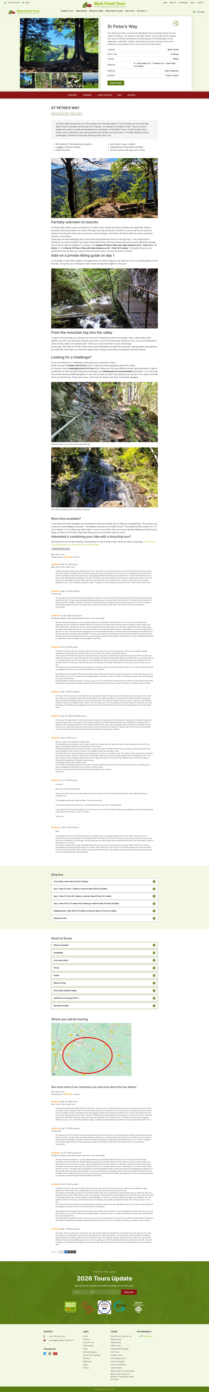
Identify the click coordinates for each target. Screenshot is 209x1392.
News (193, 2)
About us (172, 2)
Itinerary (87, 95)
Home (165, 2)
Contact (200, 2)
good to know (105, 95)
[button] (22, 80)
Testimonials (183, 2)
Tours (114, 1331)
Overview (72, 95)
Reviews (131, 95)
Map (120, 95)
